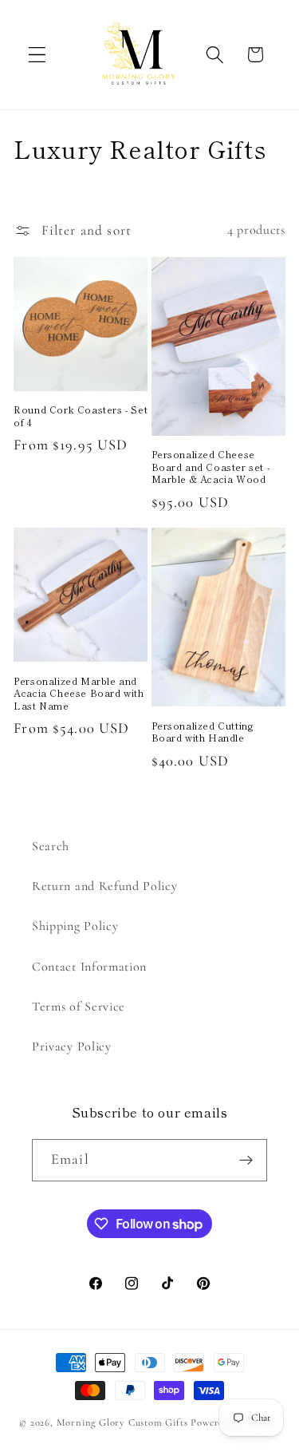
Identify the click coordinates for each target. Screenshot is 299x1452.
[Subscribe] (246, 1160)
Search (50, 846)
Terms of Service (78, 1007)
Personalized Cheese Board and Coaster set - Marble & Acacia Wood (210, 466)
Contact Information (89, 967)
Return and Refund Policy (105, 886)
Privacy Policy (72, 1046)
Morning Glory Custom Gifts (122, 1422)
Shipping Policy (75, 926)
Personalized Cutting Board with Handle (202, 731)
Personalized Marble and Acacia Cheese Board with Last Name (79, 693)
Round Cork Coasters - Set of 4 (81, 415)
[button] (37, 54)
